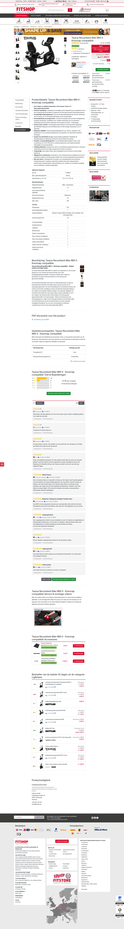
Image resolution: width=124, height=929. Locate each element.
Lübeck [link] (30, 864)
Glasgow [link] (17, 876)
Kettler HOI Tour (50, 728)
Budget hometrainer (86, 867)
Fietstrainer (84, 869)
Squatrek (83, 873)
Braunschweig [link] (23, 859)
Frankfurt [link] (32, 860)
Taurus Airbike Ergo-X (51, 746)
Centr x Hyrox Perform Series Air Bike (56, 764)
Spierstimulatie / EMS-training (89, 884)
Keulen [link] (22, 864)
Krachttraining (36, 15)
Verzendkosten (53, 854)
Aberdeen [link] (17, 874)
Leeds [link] (22, 874)
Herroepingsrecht (67, 854)
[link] (91, 133)
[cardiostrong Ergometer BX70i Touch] (41, 757)
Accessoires (18, 123)
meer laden (46, 579)
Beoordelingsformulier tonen (59, 393)
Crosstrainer (84, 842)
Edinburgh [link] (40, 874)
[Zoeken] (70, 10)
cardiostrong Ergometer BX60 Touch (56, 692)
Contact (44, 1)
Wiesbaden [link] (36, 868)
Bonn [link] (39, 857)
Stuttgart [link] (30, 868)
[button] (17, 39)
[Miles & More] (101, 829)
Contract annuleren (62, 841)
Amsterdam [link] (18, 851)
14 (51, 378)
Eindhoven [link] (37, 851)
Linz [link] (31, 880)
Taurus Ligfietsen (48, 26)
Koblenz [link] (17, 864)
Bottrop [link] (17, 859)
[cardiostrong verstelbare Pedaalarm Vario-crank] (36, 661)
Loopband (84, 846)
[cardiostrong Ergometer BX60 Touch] (41, 694)
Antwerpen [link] (18, 889)
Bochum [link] (35, 857)
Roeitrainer (84, 848)
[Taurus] (30, 38)
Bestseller (18, 126)
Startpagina (16, 26)
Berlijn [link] (25, 857)
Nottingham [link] (35, 876)
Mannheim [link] (35, 864)
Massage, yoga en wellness (82, 15)
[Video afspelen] (48, 617)
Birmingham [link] (27, 874)
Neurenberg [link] (23, 866)
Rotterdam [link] (25, 852)
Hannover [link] (23, 862)
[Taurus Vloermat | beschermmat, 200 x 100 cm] (36, 646)
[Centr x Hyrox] (50, 767)
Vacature (39, 1)
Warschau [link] (18, 902)
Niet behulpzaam (48, 419)
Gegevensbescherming (69, 849)
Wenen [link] (40, 880)
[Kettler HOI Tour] (41, 730)
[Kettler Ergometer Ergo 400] (41, 703)
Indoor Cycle (84, 859)
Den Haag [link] (31, 851)
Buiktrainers (84, 877)
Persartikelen (66, 864)
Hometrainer (33, 26)
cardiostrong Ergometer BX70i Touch (56, 755)
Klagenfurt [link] (27, 880)
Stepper (83, 871)
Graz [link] (16, 880)
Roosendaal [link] (18, 852)
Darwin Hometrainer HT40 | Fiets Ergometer (58, 737)
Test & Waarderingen (21, 114)
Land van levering (89, 1)
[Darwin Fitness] (50, 740)
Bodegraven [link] (25, 851)
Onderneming (19, 1)
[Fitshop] (26, 10)
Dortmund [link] (35, 859)
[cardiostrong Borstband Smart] (36, 653)
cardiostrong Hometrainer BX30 (54, 719)
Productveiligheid (20, 130)
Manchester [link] (28, 876)
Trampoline (84, 853)
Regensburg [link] (30, 866)
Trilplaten (83, 886)
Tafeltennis (84, 855)
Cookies (51, 852)
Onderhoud (66, 868)
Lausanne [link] (24, 884)
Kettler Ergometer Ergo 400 (53, 701)
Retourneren (52, 856)
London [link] (22, 876)
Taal (97, 1)
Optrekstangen (85, 882)
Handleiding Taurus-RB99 (41, 319)
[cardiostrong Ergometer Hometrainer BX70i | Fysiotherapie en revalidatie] (41, 684)
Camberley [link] (34, 874)
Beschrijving (19, 103)
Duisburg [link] (23, 860)
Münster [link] (17, 866)
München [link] (41, 864)
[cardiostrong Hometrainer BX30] (41, 721)
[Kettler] (50, 704)
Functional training (86, 875)
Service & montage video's (20, 118)
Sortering (39, 403)
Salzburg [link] (35, 880)
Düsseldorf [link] (18, 860)
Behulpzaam (37, 419)
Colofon (25, 1)
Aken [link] (16, 857)
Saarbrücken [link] (18, 868)
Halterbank (84, 857)
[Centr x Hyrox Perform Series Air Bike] (41, 766)
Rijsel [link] (16, 893)
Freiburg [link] (38, 860)
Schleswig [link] (25, 868)
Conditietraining (21, 15)
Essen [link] (28, 860)
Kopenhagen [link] (18, 897)
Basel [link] (16, 884)
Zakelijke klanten (32, 1)
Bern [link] (20, 884)
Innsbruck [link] (21, 880)
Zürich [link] (29, 884)
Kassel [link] (39, 862)
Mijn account (103, 1)
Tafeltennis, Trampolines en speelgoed (57, 15)
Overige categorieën (101, 15)
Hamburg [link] (17, 862)
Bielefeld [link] (30, 857)
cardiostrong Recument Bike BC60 (55, 710)
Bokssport (84, 863)
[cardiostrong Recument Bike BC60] (41, 712)
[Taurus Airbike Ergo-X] (41, 748)
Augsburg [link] (21, 857)
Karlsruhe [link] (34, 862)
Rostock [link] (36, 866)
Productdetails (19, 100)
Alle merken (84, 889)
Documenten (19, 107)
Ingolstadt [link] (29, 862)
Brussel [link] (23, 889)
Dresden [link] (40, 859)
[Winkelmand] (107, 10)
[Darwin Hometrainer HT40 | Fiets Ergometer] (41, 739)
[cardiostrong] (50, 687)
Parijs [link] (19, 893)
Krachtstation (85, 851)
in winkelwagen (102, 69)
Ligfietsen (40, 26)
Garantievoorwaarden (21, 110)
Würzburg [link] (17, 870)
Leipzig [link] (26, 864)
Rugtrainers (84, 880)
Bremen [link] (30, 859)
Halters (83, 861)
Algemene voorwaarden (55, 849)
